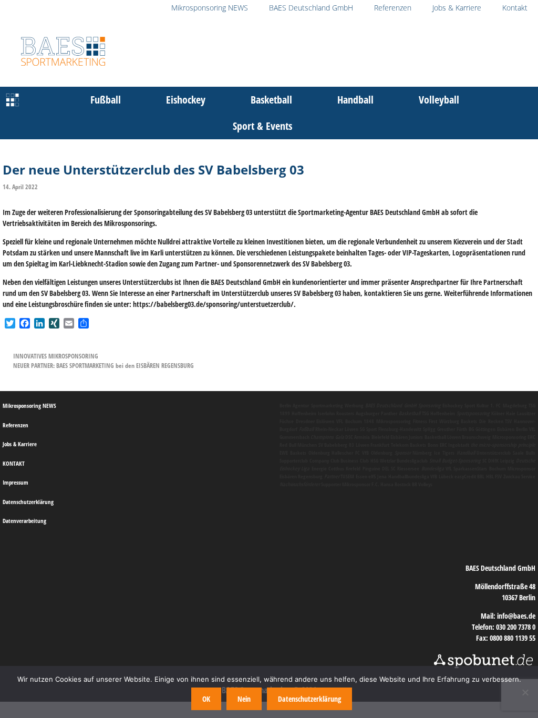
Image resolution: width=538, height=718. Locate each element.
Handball (355, 100)
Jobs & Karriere (456, 8)
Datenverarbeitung (24, 521)
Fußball (105, 100)
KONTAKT (14, 463)
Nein (244, 699)
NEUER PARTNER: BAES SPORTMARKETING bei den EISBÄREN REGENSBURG (103, 365)
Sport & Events (262, 126)
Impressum (15, 482)
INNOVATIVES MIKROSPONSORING (55, 356)
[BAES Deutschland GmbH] (12, 100)
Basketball (271, 100)
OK (206, 699)
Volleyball (439, 100)
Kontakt (514, 8)
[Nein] (525, 692)
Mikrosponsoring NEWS (209, 8)
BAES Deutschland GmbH (311, 8)
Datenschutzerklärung (28, 502)
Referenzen (392, 8)
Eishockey (185, 100)
